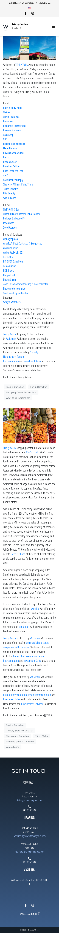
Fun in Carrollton (38, 387)
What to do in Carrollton (18, 398)
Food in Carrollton (15, 387)
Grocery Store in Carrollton (19, 730)
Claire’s (6, 112)
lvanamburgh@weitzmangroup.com (30, 835)
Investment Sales (32, 361)
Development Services (32, 704)
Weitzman (11, 338)
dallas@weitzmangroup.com (29, 800)
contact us (24, 626)
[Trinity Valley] (5, 27)
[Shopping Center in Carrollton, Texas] (29, 47)
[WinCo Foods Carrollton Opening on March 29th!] (29, 425)
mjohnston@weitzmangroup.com (29, 851)
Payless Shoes (17, 554)
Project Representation (25, 656)
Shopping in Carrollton (17, 736)
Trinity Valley (20, 24)
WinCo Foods (9, 198)
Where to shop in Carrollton (20, 741)
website (35, 608)
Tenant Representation (39, 694)
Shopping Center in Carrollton (21, 392)
